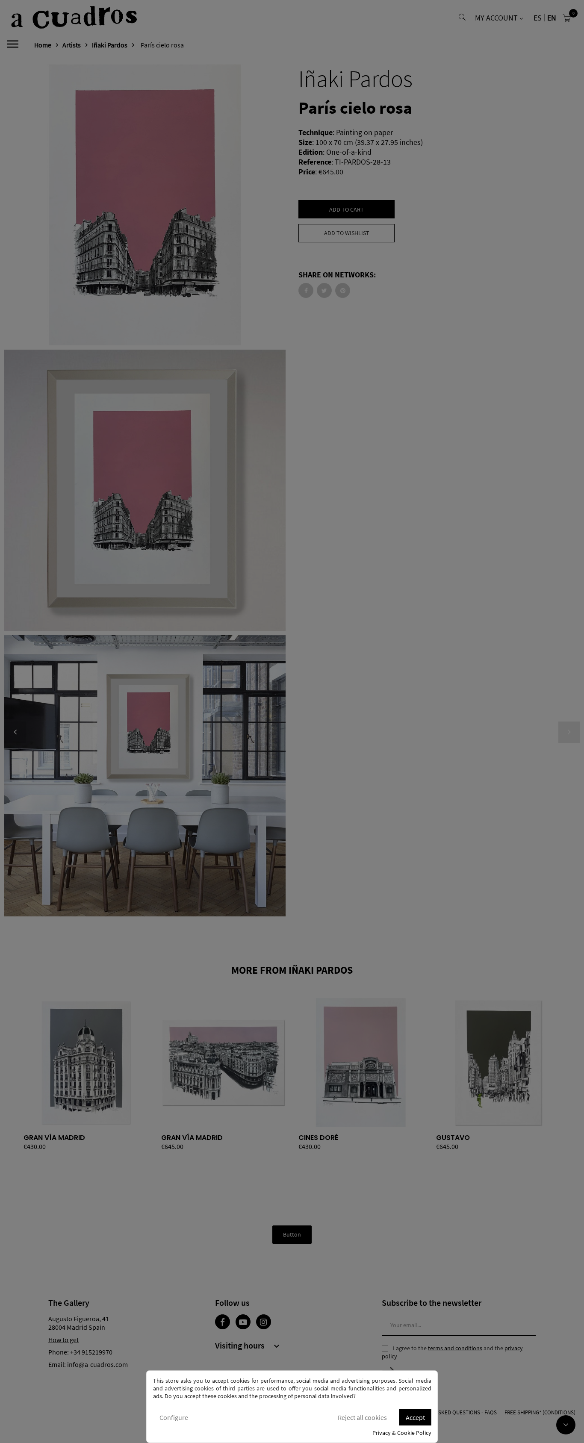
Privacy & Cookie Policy (401, 1433)
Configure (173, 1417)
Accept (415, 1417)
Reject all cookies (362, 1417)
